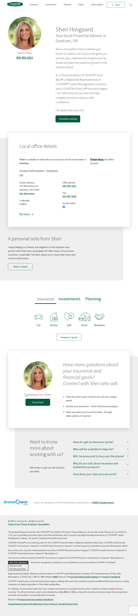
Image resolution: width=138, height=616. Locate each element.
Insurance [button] (34, 4)
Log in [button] (117, 4)
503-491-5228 (69, 196)
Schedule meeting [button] (68, 118)
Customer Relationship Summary (84, 577)
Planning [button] (67, 4)
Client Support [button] (97, 4)
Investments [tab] (69, 298)
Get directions (26, 193)
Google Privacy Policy (68, 604)
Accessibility (44, 524)
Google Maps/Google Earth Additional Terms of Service (32, 604)
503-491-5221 (24, 57)
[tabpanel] (69, 324)
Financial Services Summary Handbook (36, 599)
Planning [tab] (93, 298)
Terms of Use (14, 524)
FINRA (55, 577)
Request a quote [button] (69, 337)
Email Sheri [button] (37, 402)
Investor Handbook (111, 577)
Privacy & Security (29, 524)
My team (26, 214)
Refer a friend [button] (20, 266)
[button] (130, 5)
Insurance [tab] (45, 298)
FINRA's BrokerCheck (103, 502)
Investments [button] (51, 4)
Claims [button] (81, 4)
